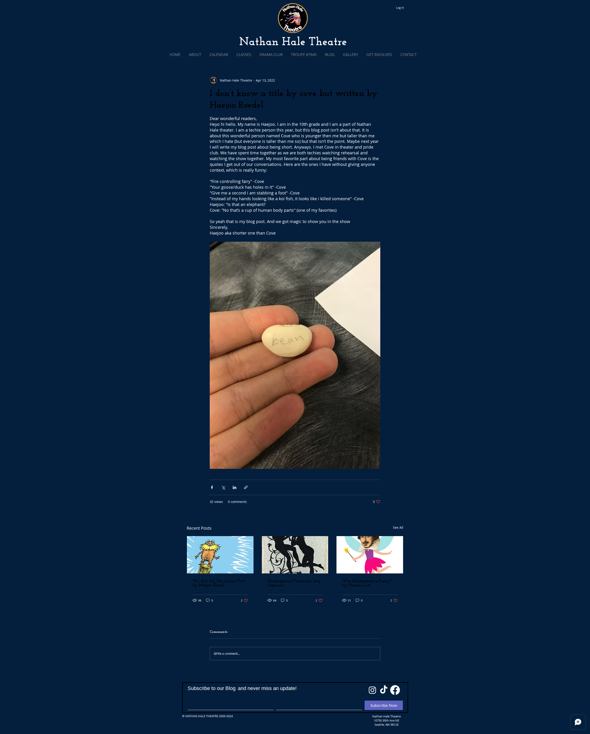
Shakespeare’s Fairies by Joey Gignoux (294, 583)
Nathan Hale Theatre (293, 42)
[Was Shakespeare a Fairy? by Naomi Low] (369, 554)
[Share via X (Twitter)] (223, 487)
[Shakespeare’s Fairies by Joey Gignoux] (295, 554)
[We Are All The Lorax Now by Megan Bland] (220, 554)
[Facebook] (395, 690)
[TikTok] (384, 690)
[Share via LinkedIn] (234, 487)
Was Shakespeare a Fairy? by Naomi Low (367, 583)
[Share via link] (246, 487)
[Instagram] (372, 690)
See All (398, 527)
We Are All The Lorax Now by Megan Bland (219, 583)
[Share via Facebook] (212, 487)
